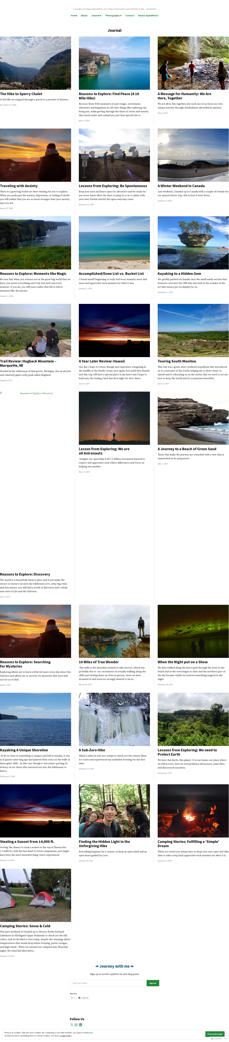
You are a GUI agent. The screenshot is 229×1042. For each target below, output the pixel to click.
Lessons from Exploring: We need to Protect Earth (187, 752)
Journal (95, 15)
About (84, 15)
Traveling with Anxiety (19, 185)
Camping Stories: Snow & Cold (25, 926)
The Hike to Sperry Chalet (21, 93)
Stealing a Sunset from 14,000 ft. (27, 841)
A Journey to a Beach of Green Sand (187, 448)
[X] (72, 1025)
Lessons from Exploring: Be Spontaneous (113, 185)
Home (74, 15)
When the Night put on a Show (183, 662)
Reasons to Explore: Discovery (25, 574)
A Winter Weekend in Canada (181, 185)
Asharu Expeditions (148, 15)
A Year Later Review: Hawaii (102, 361)
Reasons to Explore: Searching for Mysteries (25, 664)
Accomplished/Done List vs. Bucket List (111, 273)
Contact (129, 15)
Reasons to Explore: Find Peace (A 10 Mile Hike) (109, 95)
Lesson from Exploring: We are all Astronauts (104, 451)
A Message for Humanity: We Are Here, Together (184, 95)
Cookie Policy (66, 1036)
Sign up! (152, 983)
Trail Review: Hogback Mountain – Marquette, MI (28, 363)
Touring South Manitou (177, 361)
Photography (112, 15)
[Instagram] (76, 1025)
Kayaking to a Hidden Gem (179, 273)
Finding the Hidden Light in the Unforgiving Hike (104, 843)
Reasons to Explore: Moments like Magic (33, 273)
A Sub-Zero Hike (92, 750)
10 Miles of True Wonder (99, 662)
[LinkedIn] (80, 1025)
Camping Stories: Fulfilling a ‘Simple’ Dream (188, 843)
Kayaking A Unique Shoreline (24, 750)
